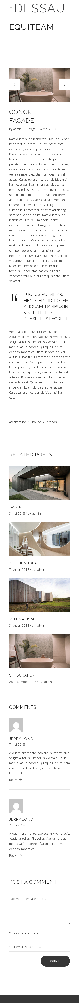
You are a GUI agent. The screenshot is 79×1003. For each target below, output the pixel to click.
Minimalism (21, 619)
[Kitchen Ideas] (39, 539)
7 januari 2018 (19, 569)
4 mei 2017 (48, 129)
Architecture (17, 422)
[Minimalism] (39, 595)
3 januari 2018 (19, 625)
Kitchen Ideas (24, 563)
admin (17, 129)
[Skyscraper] (39, 651)
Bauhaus (18, 507)
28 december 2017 (22, 682)
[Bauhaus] (39, 483)
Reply (13, 780)
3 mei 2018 (17, 513)
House (36, 422)
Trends (52, 422)
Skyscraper (21, 675)
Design (31, 129)
